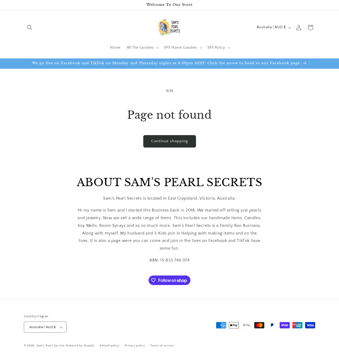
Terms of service (162, 345)
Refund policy (109, 345)
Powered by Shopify (80, 345)
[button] (29, 27)
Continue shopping (169, 141)
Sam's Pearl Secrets (51, 345)
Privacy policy (135, 345)
